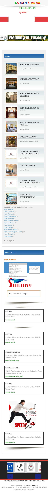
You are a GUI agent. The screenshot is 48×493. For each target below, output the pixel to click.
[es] (38, 2)
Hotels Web (32, 481)
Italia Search (40, 481)
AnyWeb (6, 481)
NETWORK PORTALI (31, 485)
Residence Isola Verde (12, 352)
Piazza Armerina (23, 481)
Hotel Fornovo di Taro (11, 220)
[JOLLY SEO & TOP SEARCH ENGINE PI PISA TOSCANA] (19, 467)
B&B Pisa (8, 311)
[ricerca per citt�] (18, 264)
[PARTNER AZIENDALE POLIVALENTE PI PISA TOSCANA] (8, 467)
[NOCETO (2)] (18, 274)
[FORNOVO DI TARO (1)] (18, 271)
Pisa (11, 481)
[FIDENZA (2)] (18, 267)
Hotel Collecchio (9, 212)
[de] (32, 2)
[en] (22, 2)
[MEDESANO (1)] (18, 272)
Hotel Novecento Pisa (12, 368)
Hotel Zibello (8, 236)
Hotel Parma (8, 227)
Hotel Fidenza (8, 214)
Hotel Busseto (8, 209)
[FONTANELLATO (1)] (18, 268)
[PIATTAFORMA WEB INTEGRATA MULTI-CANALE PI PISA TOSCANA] (31, 467)
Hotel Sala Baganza (10, 229)
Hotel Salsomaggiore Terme (13, 232)
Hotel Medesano (9, 223)
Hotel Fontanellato (10, 216)
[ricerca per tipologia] (34, 267)
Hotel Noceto (8, 225)
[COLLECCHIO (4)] (18, 265)
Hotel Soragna (8, 234)
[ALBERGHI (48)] (34, 268)
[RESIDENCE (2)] (34, 270)
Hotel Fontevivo (9, 218)
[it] (16, 2)
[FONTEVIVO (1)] (18, 270)
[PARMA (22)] (18, 275)
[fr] (27, 2)
